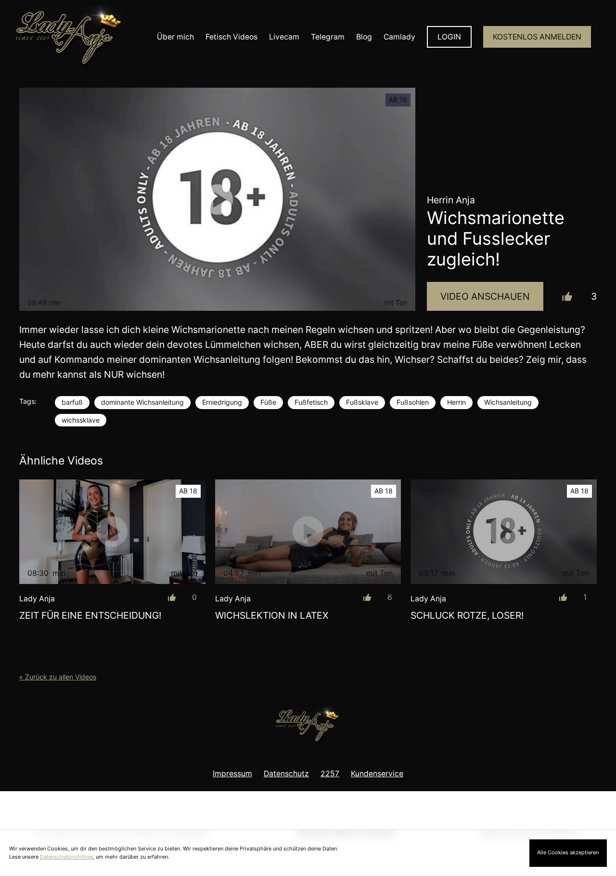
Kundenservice (377, 773)
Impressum (232, 773)
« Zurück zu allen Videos (57, 677)
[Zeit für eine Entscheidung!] (112, 531)
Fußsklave (362, 402)
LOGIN (449, 36)
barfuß (72, 402)
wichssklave (81, 420)
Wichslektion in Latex (271, 615)
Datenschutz (286, 773)
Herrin (456, 402)
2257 (330, 773)
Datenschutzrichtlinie (66, 856)
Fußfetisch (311, 402)
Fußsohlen (413, 402)
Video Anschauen (485, 296)
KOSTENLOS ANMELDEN (537, 36)
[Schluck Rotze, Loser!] (504, 531)
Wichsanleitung (508, 402)
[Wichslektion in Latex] (308, 531)
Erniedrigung (222, 402)
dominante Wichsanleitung (142, 402)
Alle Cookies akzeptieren (568, 852)
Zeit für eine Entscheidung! (90, 615)
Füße (268, 402)
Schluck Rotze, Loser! (467, 615)
